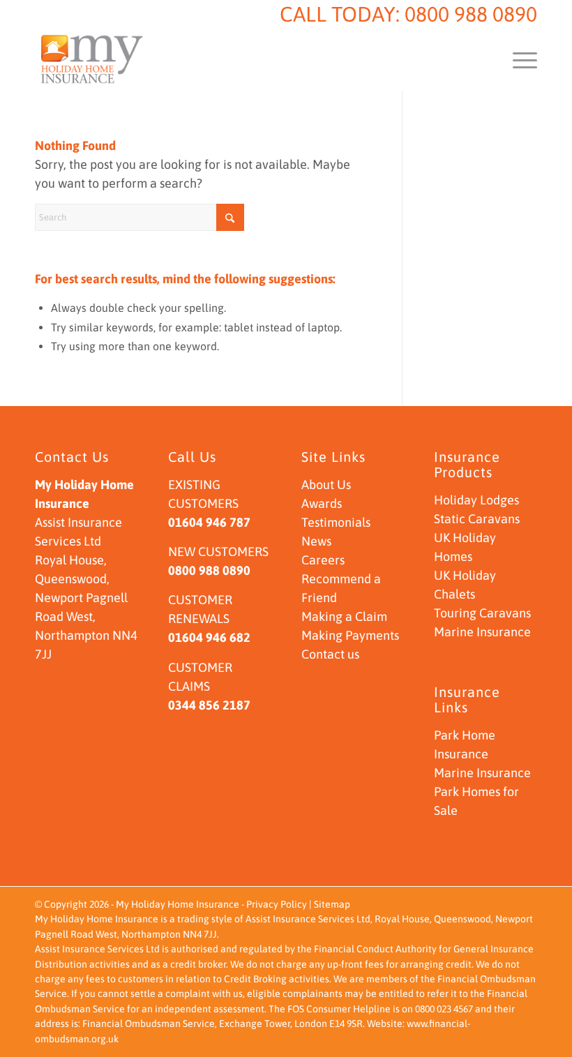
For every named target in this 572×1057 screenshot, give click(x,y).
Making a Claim (344, 616)
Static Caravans (477, 518)
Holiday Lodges (476, 500)
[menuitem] (518, 59)
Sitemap (332, 904)
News (316, 541)
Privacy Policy (276, 904)
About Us (326, 484)
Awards (321, 503)
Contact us (330, 654)
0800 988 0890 (471, 14)
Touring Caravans (482, 613)
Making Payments (350, 635)
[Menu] (518, 59)
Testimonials (335, 522)
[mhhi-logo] (92, 59)
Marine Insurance (482, 631)
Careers (323, 560)
